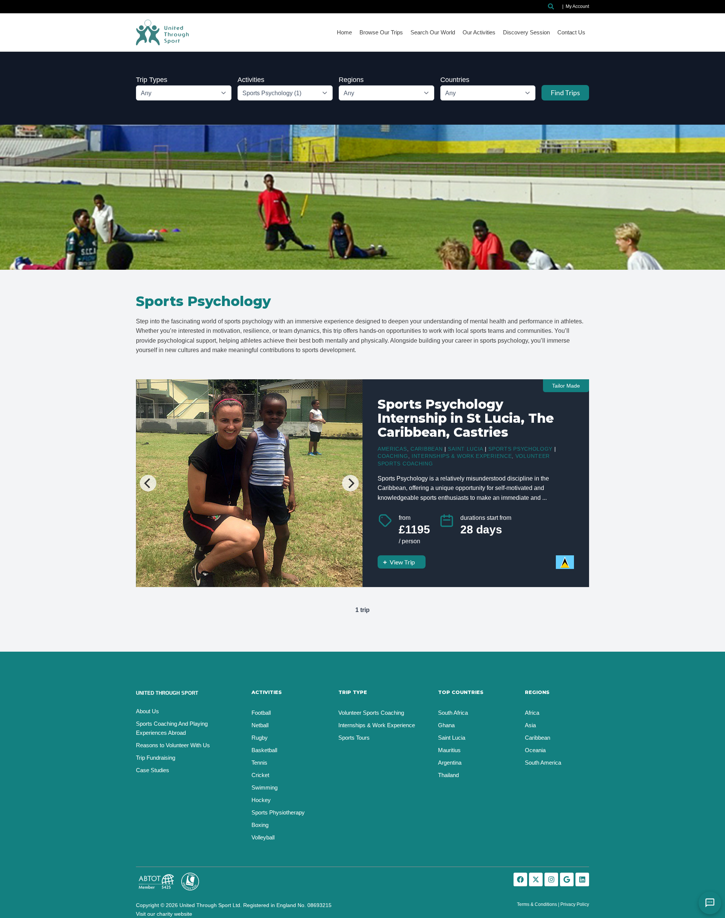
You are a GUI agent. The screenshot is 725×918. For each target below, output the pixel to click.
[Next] (350, 483)
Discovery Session (526, 32)
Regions (351, 79)
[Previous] (148, 483)
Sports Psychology (520, 449)
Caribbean (426, 449)
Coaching (393, 456)
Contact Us (571, 32)
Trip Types (151, 79)
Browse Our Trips (381, 32)
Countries (454, 79)
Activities (251, 79)
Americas (392, 449)
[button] (551, 7)
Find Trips (565, 92)
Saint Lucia (465, 449)
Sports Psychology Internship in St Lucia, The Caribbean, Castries (466, 418)
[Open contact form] (710, 903)
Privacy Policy (574, 904)
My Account (577, 6)
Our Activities (479, 32)
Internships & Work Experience (462, 456)
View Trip (402, 562)
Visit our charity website (164, 914)
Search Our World (432, 32)
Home (344, 32)
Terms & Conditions (537, 904)
